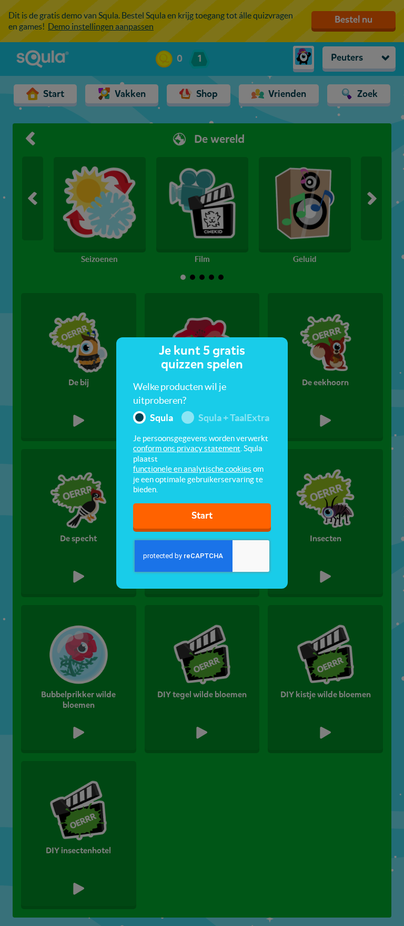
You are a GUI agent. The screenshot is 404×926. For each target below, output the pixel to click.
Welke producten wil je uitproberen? (179, 393)
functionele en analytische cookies (192, 468)
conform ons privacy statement (186, 448)
